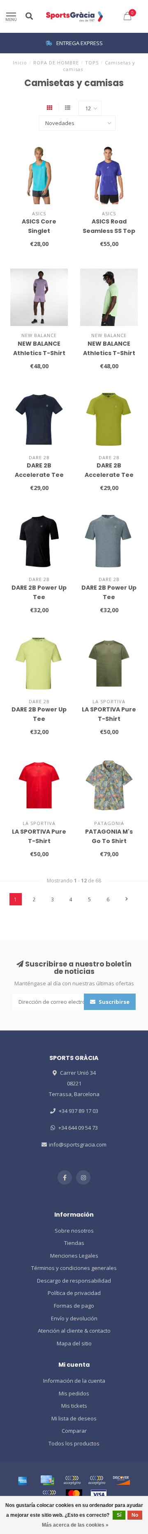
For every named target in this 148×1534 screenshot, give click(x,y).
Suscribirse (113, 1001)
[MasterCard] (74, 1494)
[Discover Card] (121, 1480)
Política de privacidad (74, 1293)
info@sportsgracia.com (77, 1144)
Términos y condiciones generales (74, 1268)
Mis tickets (74, 1405)
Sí (119, 1515)
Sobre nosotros (74, 1230)
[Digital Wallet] (72, 1480)
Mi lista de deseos (74, 1418)
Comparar (74, 1430)
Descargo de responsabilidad (74, 1280)
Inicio (20, 62)
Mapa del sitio (74, 1343)
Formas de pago (74, 1305)
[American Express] (22, 1480)
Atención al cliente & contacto (74, 1330)
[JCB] (49, 1494)
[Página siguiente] (126, 899)
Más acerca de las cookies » (75, 1525)
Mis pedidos (74, 1393)
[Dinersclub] (96, 1480)
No (135, 1515)
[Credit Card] (47, 1480)
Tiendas (74, 1243)
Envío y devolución (74, 1318)
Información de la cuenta (74, 1380)
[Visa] (98, 1494)
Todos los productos (74, 1443)
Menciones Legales (74, 1255)
